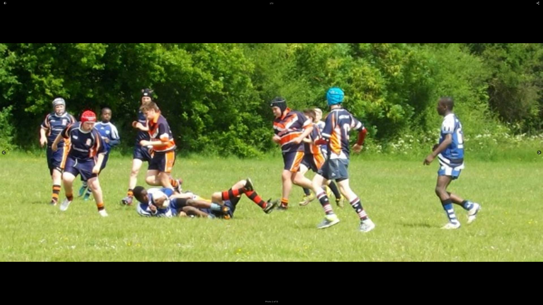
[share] (538, 3)
